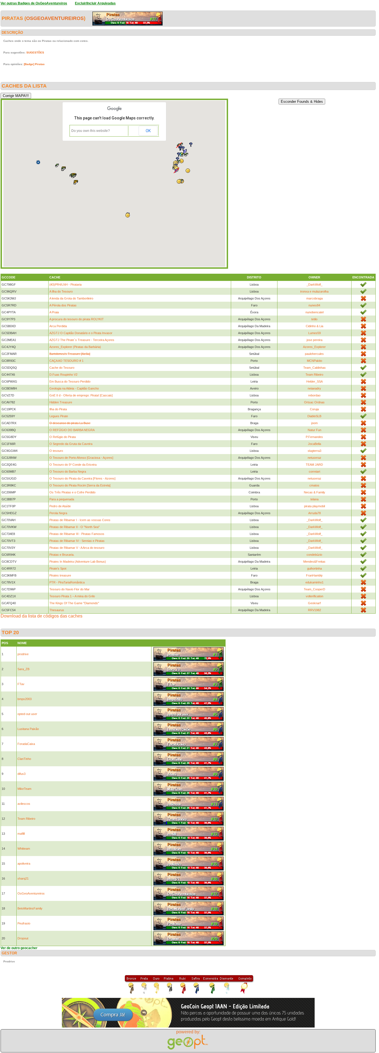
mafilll (21, 833)
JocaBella (314, 443)
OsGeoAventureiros (55, 18)
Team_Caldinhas (314, 367)
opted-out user (27, 714)
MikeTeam (24, 788)
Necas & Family (314, 492)
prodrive (23, 654)
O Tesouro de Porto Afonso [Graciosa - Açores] (81, 457)
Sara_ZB (23, 669)
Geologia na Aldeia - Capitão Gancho (74, 388)
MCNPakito (314, 360)
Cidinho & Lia (314, 326)
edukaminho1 (314, 582)
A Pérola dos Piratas (63, 305)
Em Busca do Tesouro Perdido (69, 381)
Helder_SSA (314, 381)
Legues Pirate (58, 416)
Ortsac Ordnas (314, 402)
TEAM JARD (314, 464)
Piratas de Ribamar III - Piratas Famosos (76, 534)
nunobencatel (314, 312)
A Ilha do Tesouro (61, 291)
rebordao (314, 395)
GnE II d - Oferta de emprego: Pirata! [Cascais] (81, 395)
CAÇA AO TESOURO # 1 (66, 360)
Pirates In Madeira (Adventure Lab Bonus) (77, 561)
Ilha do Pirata (58, 409)
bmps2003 (24, 699)
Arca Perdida (58, 326)
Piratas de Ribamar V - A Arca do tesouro (76, 547)
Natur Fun (314, 430)
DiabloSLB (314, 416)
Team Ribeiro (314, 374)
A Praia (54, 312)
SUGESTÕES (35, 52)
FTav (20, 684)
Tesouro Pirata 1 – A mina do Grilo (72, 596)
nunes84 (314, 305)
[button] (188, 170)
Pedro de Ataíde (60, 506)
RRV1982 (314, 610)
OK (148, 131)
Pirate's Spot (57, 568)
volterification (314, 596)
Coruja (314, 409)
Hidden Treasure (60, 402)
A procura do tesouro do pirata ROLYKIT (76, 319)
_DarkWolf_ (314, 284)
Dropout (22, 938)
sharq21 (23, 878)
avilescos (23, 803)
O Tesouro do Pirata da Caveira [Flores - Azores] (82, 478)
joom (314, 423)
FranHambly (314, 575)
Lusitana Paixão (28, 729)
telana (314, 499)
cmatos (314, 485)
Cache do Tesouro (61, 367)
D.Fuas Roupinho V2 (63, 374)
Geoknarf (314, 603)
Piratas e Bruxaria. (61, 554)
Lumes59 (314, 333)
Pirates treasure (60, 575)
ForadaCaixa (26, 743)
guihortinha (314, 568)
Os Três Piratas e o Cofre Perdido (72, 492)
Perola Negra (58, 513)
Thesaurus (56, 610)
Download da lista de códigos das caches (41, 616)
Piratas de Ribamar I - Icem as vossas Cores (79, 520)
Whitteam (23, 848)
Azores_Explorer (314, 347)
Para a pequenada (61, 499)
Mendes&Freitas (314, 561)
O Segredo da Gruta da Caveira (70, 443)
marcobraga (314, 298)
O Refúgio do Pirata (62, 437)
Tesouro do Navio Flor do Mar (69, 589)
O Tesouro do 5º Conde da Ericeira (73, 464)
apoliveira (23, 863)
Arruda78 (314, 513)
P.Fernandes (314, 437)
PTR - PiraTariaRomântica (67, 582)
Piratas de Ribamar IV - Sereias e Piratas (77, 540)
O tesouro (56, 450)
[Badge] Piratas (34, 64)
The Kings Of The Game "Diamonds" (74, 603)
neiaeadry (314, 388)
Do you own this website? (90, 131)
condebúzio (314, 554)
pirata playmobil (314, 506)
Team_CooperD (314, 589)
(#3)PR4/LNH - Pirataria (65, 284)
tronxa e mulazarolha (314, 291)
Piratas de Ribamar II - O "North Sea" (74, 527)
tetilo (314, 319)
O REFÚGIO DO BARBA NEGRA (72, 430)
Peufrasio (23, 923)
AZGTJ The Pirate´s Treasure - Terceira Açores (81, 340)
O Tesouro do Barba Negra (67, 471)
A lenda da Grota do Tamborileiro (71, 298)
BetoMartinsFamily (29, 908)
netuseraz (314, 457)
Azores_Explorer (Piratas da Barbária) (75, 347)
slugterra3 (314, 450)
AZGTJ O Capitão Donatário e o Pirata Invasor (80, 333)
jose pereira (314, 340)
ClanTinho (24, 758)
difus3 (21, 773)
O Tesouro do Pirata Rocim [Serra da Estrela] (79, 485)
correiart (314, 471)
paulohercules (314, 353)
